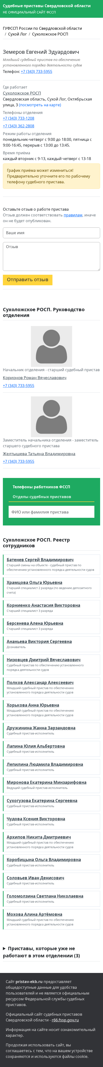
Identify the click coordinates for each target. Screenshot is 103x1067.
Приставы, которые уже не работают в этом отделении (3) (41, 952)
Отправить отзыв (27, 279)
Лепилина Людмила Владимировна (45, 764)
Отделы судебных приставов (42, 496)
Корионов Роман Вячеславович (34, 377)
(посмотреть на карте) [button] (40, 104)
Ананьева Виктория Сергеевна (39, 641)
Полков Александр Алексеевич (40, 682)
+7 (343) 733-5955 (36, 71)
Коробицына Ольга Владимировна (44, 859)
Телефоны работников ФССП (41, 486)
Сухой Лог (17, 34)
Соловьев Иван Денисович (35, 878)
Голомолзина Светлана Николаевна (45, 896)
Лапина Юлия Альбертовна (36, 746)
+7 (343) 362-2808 (18, 126)
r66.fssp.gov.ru (65, 1020)
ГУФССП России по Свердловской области (42, 28)
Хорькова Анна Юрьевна (33, 705)
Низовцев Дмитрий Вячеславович (43, 659)
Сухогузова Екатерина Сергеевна (42, 800)
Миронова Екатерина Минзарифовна (46, 782)
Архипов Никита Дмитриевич (39, 837)
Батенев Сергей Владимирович (40, 559)
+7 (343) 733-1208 (18, 118)
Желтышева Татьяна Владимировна (39, 453)
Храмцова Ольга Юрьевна (34, 582)
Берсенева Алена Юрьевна (35, 623)
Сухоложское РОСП (50, 34)
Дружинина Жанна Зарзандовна (41, 728)
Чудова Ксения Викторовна (36, 819)
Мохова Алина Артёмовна (34, 914)
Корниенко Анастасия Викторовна (43, 605)
